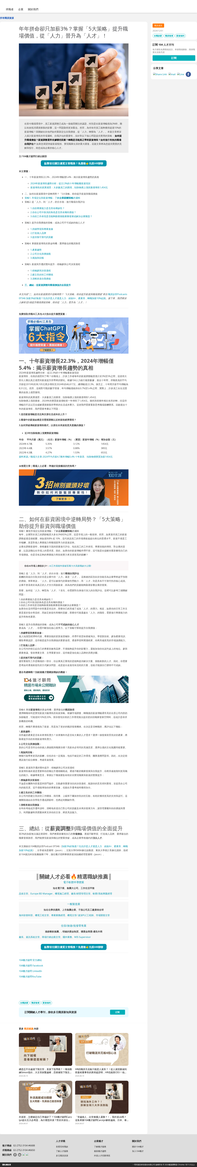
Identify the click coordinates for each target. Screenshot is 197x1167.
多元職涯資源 (62, 1155)
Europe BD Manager (41, 893)
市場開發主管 (103, 915)
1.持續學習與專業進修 (41, 229)
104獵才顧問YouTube (30, 976)
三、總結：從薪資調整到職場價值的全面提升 (48, 285)
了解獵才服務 (100, 1146)
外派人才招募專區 (102, 1155)
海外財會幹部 (26, 915)
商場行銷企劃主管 (51, 937)
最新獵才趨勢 (100, 1151)
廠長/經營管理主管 (80, 893)
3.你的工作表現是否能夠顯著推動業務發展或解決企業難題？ (61, 216)
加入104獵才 (138, 1151)
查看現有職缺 (62, 1146)
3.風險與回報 (37, 257)
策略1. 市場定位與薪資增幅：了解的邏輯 (52, 197)
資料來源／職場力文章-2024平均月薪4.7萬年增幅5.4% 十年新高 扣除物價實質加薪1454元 (66, 456)
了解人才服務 (62, 1151)
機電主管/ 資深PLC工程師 (80, 915)
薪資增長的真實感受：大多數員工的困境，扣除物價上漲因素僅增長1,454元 (69, 187)
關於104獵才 (138, 1146)
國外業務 (67, 937)
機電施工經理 (62, 893)
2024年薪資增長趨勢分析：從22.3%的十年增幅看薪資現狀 (60, 183)
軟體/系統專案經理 (102, 893)
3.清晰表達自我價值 (40, 278)
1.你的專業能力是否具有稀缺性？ (47, 208)
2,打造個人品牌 (38, 233)
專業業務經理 (58, 915)
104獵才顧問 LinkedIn (30, 971)
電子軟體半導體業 (73, 882)
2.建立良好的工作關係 (41, 274)
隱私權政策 (6, 1164)
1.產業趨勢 (36, 249)
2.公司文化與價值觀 (40, 253)
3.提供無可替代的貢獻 (41, 237)
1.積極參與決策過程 (40, 270)
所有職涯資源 (7, 17)
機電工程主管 (42, 915)
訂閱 (174, 58)
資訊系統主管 (33, 937)
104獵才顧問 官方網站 (30, 960)
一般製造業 (73, 904)
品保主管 (23, 893)
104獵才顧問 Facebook (31, 965)
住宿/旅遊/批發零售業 (73, 925)
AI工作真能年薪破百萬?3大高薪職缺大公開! (70, 565)
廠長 (21, 937)
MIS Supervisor (82, 937)
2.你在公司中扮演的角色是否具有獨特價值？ (53, 212)
